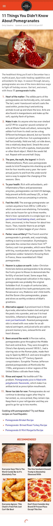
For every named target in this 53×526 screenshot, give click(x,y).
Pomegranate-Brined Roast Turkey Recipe (26, 425)
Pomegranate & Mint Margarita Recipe (24, 430)
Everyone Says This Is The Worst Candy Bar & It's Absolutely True (13, 472)
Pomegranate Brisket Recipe (19, 420)
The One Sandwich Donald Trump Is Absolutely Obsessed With (39, 472)
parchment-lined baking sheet (20, 219)
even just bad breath (16, 320)
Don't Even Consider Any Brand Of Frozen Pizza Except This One (38, 507)
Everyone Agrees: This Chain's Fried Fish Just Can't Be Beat (12, 507)
